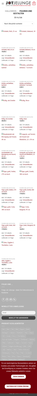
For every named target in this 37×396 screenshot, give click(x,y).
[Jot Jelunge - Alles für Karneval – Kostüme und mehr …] (18, 3)
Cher (26, 333)
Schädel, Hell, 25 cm (8, 49)
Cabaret (12, 333)
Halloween (10, 11)
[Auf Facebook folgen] (3, 299)
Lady (3, 349)
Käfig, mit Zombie (7, 119)
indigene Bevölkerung (15, 346)
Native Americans (24, 349)
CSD (3, 336)
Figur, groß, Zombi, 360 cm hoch (27, 190)
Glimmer (31, 339)
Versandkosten (9, 58)
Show (13, 356)
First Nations (21, 336)
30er (8, 329)
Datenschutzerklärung (18, 386)
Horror (30, 343)
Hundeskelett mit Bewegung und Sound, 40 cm (9, 154)
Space (19, 356)
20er (3, 329)
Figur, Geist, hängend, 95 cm (27, 226)
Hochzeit (24, 343)
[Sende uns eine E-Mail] (11, 299)
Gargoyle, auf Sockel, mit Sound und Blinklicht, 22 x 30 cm (27, 154)
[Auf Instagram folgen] (7, 299)
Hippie (17, 343)
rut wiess (28, 353)
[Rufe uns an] (14, 299)
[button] (3, 3)
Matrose (9, 349)
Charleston (20, 333)
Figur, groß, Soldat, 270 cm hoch (9, 190)
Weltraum (21, 360)
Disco (14, 336)
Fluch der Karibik (7, 339)
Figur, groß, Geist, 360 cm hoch (8, 226)
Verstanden (18, 377)
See (9, 356)
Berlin (27, 329)
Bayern (22, 329)
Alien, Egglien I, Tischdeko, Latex (7, 261)
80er (17, 329)
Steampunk (26, 356)
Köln (29, 346)
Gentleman (24, 339)
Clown (31, 333)
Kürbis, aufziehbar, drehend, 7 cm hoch (26, 84)
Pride (21, 353)
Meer (15, 349)
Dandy (8, 336)
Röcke (4, 356)
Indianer (4, 346)
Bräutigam (5, 333)
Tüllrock (4, 360)
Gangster (16, 339)
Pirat (13, 353)
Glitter (4, 343)
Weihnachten (12, 360)
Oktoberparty (6, 353)
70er (12, 329)
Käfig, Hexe (23, 119)
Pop (17, 353)
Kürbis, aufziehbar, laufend (7, 84)
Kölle (24, 346)
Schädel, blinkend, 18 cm (27, 49)
